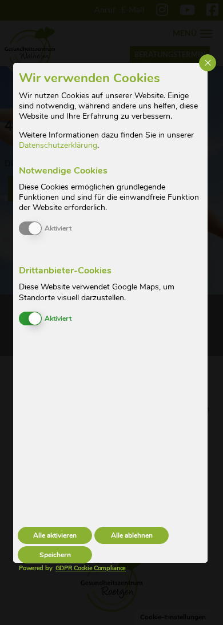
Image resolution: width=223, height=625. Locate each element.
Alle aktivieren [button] (55, 535)
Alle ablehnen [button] (132, 535)
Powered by (62, 568)
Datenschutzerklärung (58, 145)
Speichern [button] (55, 554)
